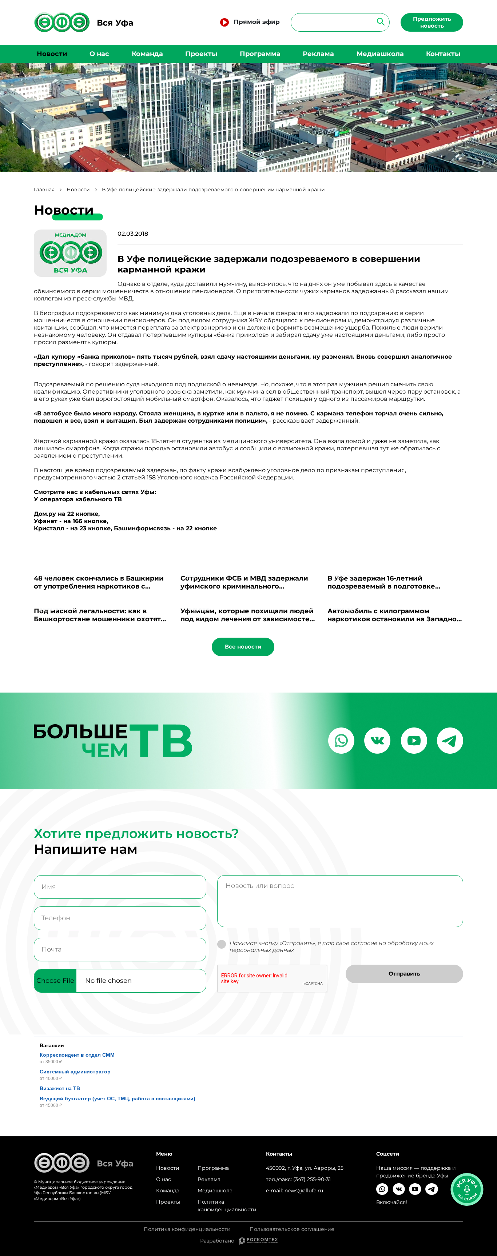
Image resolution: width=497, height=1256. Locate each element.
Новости (52, 54)
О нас (99, 54)
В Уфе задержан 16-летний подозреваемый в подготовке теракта (381, 586)
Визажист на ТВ (60, 1088)
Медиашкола (380, 54)
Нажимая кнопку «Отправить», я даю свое (332, 946)
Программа (260, 54)
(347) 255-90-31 (312, 1179)
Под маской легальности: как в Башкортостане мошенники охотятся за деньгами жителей (101, 619)
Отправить (404, 973)
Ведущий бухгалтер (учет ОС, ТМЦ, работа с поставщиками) (117, 1098)
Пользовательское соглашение (292, 1229)
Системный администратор (75, 1071)
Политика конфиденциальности (227, 1206)
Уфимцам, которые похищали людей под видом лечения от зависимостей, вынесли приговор (248, 619)
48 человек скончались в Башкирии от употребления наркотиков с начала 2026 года (99, 586)
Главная (44, 190)
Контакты (443, 54)
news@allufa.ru (304, 1190)
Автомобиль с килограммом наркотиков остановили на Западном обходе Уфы (394, 619)
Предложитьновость (432, 22)
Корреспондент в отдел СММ (77, 1055)
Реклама (318, 54)
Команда (147, 54)
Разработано (219, 1240)
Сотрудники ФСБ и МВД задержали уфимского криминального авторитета (244, 586)
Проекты (201, 54)
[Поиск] (378, 21)
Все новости (243, 646)
